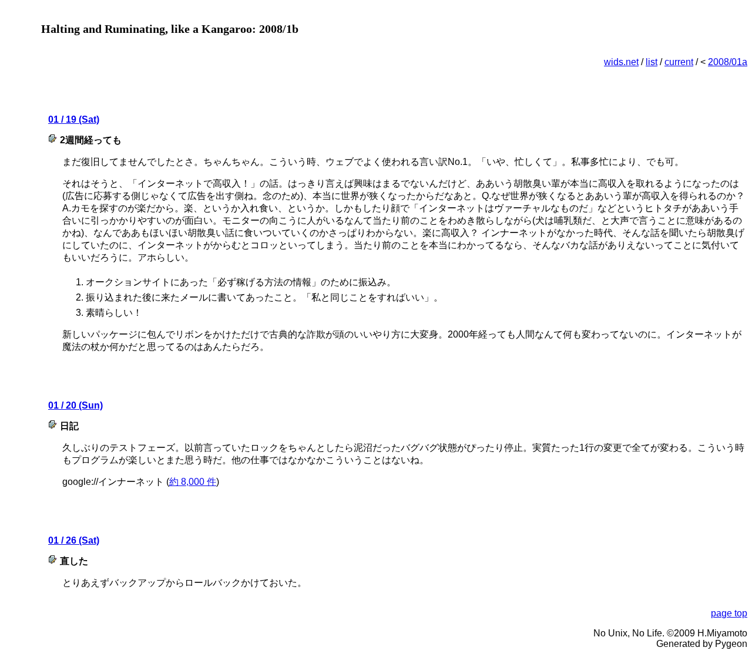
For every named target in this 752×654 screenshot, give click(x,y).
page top (729, 613)
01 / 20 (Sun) (75, 405)
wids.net (621, 62)
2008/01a (727, 62)
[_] (54, 140)
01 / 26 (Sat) (73, 540)
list (651, 62)
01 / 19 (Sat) (73, 119)
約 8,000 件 (192, 482)
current (678, 62)
